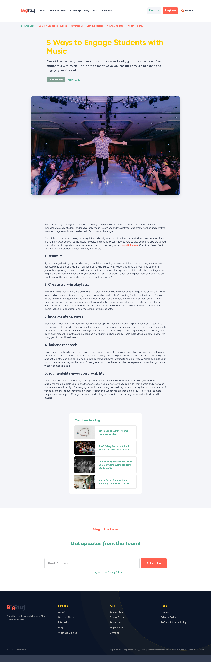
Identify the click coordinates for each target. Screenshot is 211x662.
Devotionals (76, 25)
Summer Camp (58, 11)
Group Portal (117, 617)
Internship (75, 11)
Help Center (116, 627)
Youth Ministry (135, 25)
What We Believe (67, 632)
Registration (117, 612)
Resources (116, 622)
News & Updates (116, 25)
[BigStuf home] (28, 608)
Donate (165, 612)
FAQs (96, 11)
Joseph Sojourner (128, 245)
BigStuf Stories (95, 25)
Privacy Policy (115, 572)
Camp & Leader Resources (53, 25)
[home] (28, 11)
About (42, 11)
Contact (114, 632)
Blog (86, 11)
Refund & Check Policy (173, 622)
